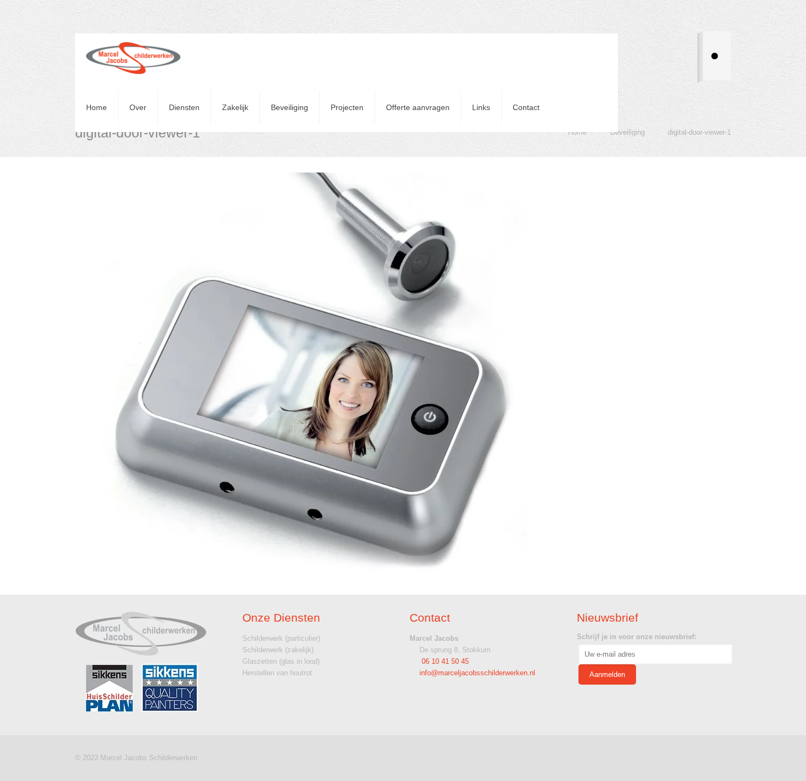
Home (577, 132)
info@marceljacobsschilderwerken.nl (477, 673)
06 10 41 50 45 (444, 661)
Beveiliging (627, 132)
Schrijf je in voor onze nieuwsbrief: (636, 637)
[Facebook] (691, 757)
